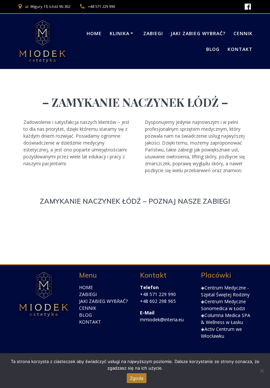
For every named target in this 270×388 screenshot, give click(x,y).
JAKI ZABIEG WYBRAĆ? (198, 33)
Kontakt (240, 49)
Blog (213, 49)
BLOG (85, 315)
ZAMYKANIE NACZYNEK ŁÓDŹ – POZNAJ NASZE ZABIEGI (135, 201)
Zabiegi (153, 33)
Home (94, 33)
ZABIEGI (88, 294)
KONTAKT (90, 322)
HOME (86, 287)
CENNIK (87, 308)
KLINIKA (119, 33)
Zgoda (136, 378)
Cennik (243, 33)
